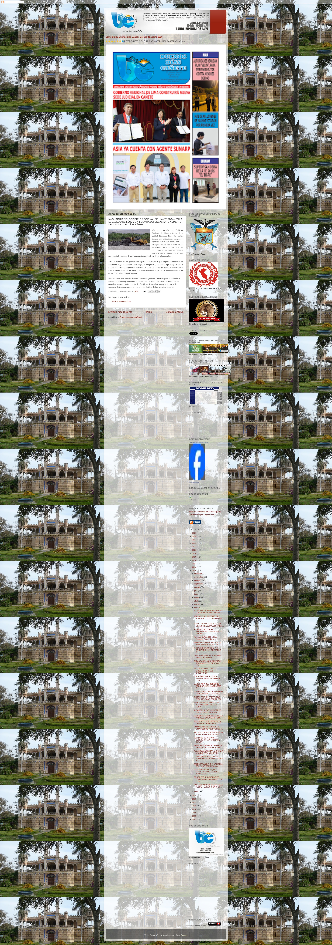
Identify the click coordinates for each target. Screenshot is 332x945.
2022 (194, 547)
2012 (194, 802)
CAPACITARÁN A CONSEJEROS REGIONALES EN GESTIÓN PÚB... (207, 663)
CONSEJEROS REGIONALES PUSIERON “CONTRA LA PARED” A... (208, 758)
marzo (197, 604)
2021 (194, 550)
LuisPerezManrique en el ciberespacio (205, 512)
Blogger (184, 935)
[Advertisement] (201, 904)
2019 (194, 557)
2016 (194, 567)
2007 (194, 819)
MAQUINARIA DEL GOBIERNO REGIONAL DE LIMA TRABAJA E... (207, 686)
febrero (197, 608)
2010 (194, 809)
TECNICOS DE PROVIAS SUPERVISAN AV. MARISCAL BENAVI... (207, 740)
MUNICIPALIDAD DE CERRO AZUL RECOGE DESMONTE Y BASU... (208, 746)
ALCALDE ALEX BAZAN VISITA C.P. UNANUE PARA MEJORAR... (208, 752)
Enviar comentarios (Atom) (131, 317)
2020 (194, 554)
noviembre (198, 577)
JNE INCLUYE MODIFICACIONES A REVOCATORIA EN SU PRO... (208, 733)
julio (196, 591)
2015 (194, 571)
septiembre (199, 584)
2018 (194, 560)
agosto (197, 587)
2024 (194, 540)
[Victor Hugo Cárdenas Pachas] (197, 480)
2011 (194, 806)
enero (197, 791)
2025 (194, 536)
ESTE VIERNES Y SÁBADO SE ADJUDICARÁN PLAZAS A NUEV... (206, 705)
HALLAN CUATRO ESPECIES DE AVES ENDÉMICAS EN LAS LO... (208, 644)
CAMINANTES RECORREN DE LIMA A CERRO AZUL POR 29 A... (208, 728)
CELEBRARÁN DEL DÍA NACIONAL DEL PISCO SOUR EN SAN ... (208, 765)
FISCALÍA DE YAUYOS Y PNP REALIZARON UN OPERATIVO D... (207, 650)
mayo (196, 597)
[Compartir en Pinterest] (158, 291)
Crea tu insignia (194, 482)
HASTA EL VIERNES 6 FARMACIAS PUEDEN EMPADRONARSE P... (208, 786)
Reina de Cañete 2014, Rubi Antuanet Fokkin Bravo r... (205, 638)
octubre (197, 580)
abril (196, 601)
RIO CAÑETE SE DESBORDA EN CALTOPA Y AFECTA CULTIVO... (208, 722)
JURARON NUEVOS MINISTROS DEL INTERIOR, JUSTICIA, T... (207, 711)
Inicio (149, 311)
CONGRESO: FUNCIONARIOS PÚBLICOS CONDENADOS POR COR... (208, 779)
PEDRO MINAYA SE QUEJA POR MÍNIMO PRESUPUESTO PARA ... (209, 625)
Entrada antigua (175, 311)
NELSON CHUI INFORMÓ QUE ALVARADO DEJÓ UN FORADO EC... (208, 618)
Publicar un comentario (121, 301)
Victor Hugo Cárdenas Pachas (199, 442)
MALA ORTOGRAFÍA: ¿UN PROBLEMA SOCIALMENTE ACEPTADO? (206, 772)
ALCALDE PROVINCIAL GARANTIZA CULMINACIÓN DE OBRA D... (208, 631)
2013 (194, 799)
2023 (194, 543)
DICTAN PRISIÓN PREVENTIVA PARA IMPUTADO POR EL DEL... (208, 698)
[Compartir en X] (154, 291)
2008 (194, 816)
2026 (194, 533)
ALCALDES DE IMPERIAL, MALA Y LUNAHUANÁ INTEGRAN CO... (208, 612)
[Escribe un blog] (151, 291)
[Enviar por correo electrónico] (149, 291)
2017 (194, 564)
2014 (194, 796)
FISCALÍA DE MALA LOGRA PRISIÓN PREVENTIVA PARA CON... (207, 678)
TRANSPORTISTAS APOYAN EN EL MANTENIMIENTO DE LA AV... (208, 693)
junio (196, 594)
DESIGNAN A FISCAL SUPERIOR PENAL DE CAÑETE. (207, 657)
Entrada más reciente (120, 311)
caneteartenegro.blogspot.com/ (202, 515)
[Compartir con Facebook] (156, 291)
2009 (194, 813)
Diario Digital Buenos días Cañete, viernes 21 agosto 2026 (134, 37)
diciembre (198, 574)
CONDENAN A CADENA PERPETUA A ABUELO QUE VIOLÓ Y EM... (208, 717)
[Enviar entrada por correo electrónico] (144, 291)
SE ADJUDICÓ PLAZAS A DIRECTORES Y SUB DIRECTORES (204, 671)
